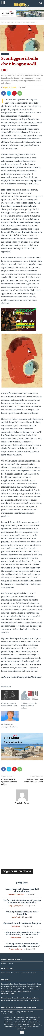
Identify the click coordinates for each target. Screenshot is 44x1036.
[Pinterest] (14, 93)
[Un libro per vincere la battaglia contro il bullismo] (29, 695)
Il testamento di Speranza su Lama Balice (9, 781)
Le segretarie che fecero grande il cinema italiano (22, 890)
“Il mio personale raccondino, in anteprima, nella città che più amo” (22, 945)
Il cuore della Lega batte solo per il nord (33, 780)
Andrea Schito (16, 938)
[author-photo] (22, 795)
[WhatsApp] (19, 93)
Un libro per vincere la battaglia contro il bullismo (29, 706)
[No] (41, 1025)
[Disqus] (22, 836)
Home (2, 22)
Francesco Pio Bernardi (16, 894)
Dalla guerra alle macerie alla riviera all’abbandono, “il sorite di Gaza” (22, 933)
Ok (22, 1032)
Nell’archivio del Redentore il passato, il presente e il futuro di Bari (22, 901)
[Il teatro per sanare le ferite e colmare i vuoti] (10, 695)
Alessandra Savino (15, 949)
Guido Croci (16, 926)
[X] (9, 93)
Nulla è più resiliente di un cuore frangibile (22, 913)
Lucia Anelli (16, 917)
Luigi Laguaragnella (16, 906)
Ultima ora (10, 22)
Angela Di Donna (9, 87)
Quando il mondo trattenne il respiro (22, 923)
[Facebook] (3, 93)
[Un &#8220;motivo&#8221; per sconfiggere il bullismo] (10, 716)
